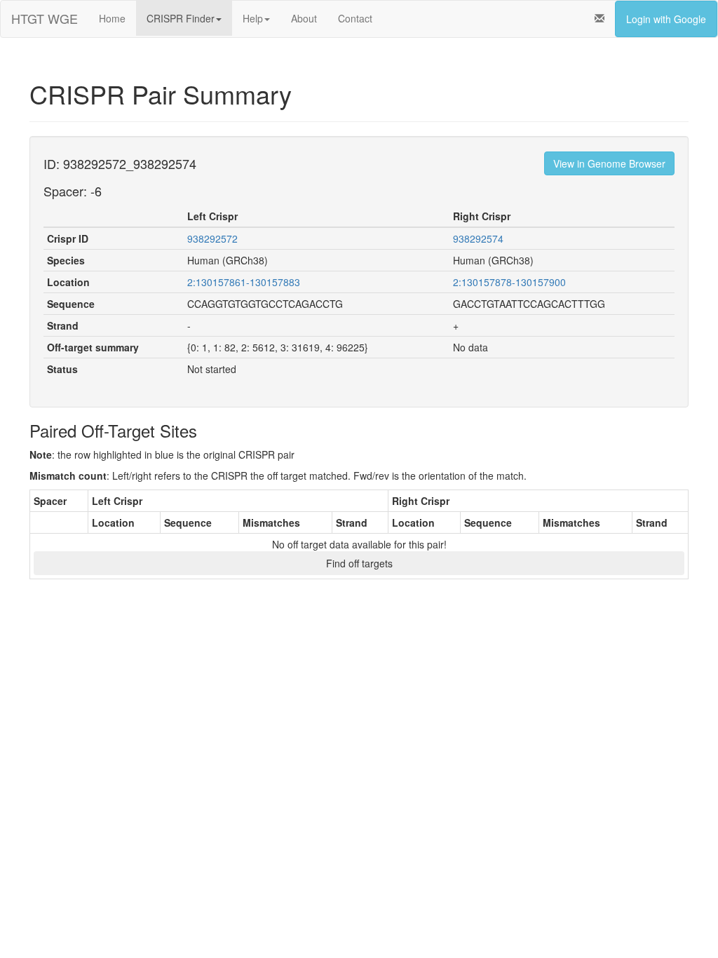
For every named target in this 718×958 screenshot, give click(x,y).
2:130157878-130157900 (509, 282)
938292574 (478, 238)
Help (253, 18)
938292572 (212, 238)
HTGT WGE (44, 18)
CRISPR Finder (181, 18)
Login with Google (666, 19)
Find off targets (359, 563)
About (304, 18)
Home (112, 18)
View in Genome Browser (609, 163)
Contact (355, 18)
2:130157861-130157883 (243, 282)
